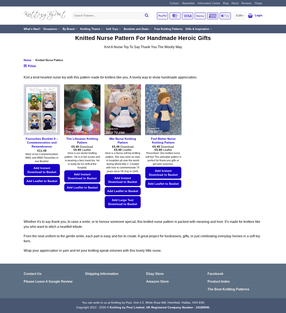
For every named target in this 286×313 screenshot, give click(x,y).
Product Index (218, 281)
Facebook (215, 274)
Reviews (246, 3)
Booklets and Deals (136, 29)
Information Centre (209, 3)
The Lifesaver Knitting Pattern (82, 140)
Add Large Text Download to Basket (122, 202)
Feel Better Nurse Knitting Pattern (163, 140)
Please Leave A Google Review (48, 281)
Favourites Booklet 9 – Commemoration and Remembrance (42, 142)
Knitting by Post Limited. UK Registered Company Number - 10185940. (160, 307)
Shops (258, 3)
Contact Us (32, 274)
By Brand (69, 29)
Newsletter (188, 3)
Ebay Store (155, 274)
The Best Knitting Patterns (228, 289)
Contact (174, 3)
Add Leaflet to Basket (41, 181)
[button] (250, 15)
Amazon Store (157, 281)
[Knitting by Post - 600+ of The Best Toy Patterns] (45, 15)
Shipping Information (102, 274)
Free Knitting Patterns (168, 29)
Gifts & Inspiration (197, 29)
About (234, 3)
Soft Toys (112, 29)
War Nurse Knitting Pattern (122, 140)
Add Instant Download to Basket (41, 170)
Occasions (50, 29)
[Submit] (146, 15)
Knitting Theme (90, 29)
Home (27, 60)
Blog (225, 3)
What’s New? (32, 29)
